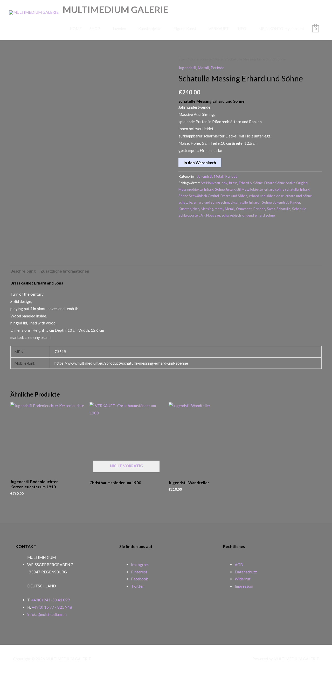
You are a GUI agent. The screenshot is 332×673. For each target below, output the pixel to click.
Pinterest (139, 572)
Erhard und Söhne (233, 196)
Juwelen (119, 28)
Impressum (244, 586)
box (224, 183)
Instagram (140, 564)
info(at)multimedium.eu (47, 614)
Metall (219, 59)
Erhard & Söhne (251, 183)
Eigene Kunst (185, 28)
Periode (217, 67)
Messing (207, 209)
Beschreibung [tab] (23, 271)
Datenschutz (246, 572)
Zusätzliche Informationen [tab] (64, 271)
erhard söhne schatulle (281, 189)
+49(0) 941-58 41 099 (50, 600)
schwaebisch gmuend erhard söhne (248, 215)
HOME (76, 28)
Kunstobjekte (149, 28)
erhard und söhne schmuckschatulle (220, 202)
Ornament (244, 209)
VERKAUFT (219, 28)
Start (182, 59)
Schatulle (283, 209)
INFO (241, 28)
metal (219, 209)
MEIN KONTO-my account (281, 28)
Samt (271, 209)
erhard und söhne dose (266, 196)
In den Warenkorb (200, 162)
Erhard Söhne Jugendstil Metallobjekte (233, 189)
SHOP (94, 28)
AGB (239, 564)
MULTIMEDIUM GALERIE (116, 9)
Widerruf (243, 579)
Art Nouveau (210, 183)
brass (233, 183)
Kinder (295, 202)
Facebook (139, 579)
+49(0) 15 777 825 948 (52, 607)
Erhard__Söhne (260, 202)
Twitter (137, 586)
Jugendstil (187, 67)
